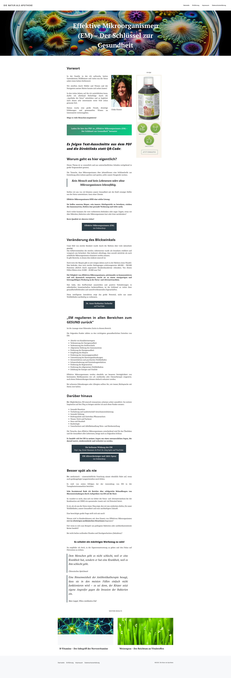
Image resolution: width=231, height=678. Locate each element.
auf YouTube (99, 304)
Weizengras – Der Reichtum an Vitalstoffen (141, 648)
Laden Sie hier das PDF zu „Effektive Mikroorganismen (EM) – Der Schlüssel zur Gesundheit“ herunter (99, 129)
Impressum (205, 5)
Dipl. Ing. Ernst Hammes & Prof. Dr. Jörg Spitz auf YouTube (98, 448)
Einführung (195, 5)
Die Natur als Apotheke (18, 5)
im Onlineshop (99, 226)
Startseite (186, 5)
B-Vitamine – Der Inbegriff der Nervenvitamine (84, 648)
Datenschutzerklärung (219, 5)
